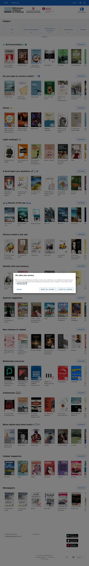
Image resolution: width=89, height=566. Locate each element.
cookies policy (22, 283)
